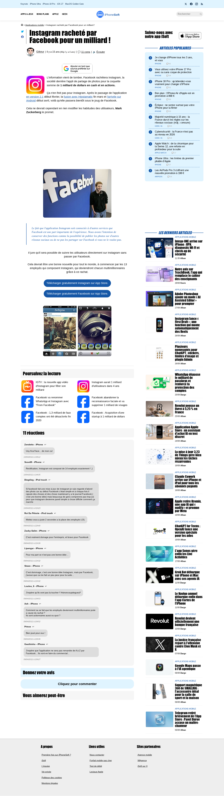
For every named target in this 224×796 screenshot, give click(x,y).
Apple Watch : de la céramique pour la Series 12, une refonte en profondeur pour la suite (174, 146)
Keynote (24, 4)
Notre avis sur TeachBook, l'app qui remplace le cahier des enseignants (188, 274)
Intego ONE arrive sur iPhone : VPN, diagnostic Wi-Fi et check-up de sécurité (189, 248)
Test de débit (96, 766)
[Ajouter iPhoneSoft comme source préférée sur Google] (77, 68)
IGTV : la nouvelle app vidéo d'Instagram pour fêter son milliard (52, 386)
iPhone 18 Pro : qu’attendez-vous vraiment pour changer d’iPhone (173, 83)
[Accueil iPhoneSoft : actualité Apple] (22, 25)
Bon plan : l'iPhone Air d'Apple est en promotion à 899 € (174, 95)
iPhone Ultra (35, 4)
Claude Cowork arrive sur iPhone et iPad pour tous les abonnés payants (188, 481)
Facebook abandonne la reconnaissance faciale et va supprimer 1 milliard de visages (109, 401)
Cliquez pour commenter (77, 684)
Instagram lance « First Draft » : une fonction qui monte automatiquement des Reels (187, 325)
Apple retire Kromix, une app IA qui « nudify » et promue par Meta (188, 505)
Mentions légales (50, 783)
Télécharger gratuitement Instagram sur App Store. (77, 283)
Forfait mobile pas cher (101, 760)
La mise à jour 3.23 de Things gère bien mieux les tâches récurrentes (188, 456)
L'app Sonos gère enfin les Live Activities (186, 554)
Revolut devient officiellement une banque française (187, 621)
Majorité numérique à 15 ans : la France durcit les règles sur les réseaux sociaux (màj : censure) (172, 119)
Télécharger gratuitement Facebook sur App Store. (77, 293)
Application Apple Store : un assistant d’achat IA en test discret (187, 431)
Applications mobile (34, 25)
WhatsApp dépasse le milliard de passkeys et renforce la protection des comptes (187, 382)
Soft (112, 14)
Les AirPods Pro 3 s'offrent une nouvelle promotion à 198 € (171, 172)
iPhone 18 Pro (49, 4)
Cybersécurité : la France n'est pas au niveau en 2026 (174, 133)
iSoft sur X (143, 766)
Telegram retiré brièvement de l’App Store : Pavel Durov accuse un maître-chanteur (188, 719)
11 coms (85, 52)
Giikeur (40, 52)
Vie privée (46, 772)
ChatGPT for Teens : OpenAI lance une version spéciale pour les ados (187, 530)
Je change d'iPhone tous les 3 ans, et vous (174, 59)
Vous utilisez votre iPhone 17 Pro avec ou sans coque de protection (173, 71)
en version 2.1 (34, 96)
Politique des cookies (52, 777)
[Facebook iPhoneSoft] (191, 5)
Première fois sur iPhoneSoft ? (56, 755)
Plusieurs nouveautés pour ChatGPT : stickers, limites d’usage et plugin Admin (187, 353)
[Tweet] (22, 32)
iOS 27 (60, 4)
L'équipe (46, 766)
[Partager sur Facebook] (22, 37)
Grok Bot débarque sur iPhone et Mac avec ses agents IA (187, 575)
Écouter (100, 52)
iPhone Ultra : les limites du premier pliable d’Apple (174, 160)
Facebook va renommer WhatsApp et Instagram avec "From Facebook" (52, 401)
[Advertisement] (77, 140)
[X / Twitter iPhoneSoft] (185, 5)
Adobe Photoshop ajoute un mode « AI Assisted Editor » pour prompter (188, 298)
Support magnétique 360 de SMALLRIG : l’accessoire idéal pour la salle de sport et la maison (188, 691)
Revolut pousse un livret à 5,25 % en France (187, 409)
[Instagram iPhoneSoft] (196, 5)
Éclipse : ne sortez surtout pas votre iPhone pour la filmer (174, 106)
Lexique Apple (96, 772)
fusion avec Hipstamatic (78, 96)
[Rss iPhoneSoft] (201, 5)
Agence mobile (145, 755)
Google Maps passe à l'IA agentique (188, 667)
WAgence (142, 760)
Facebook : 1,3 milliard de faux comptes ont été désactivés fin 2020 (53, 416)
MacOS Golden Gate (74, 4)
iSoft (44, 760)
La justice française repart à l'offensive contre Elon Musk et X (188, 644)
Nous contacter (97, 755)
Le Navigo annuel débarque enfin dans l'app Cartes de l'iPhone (189, 598)
